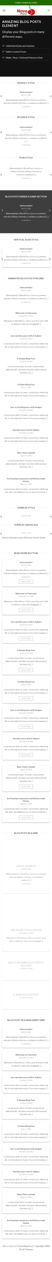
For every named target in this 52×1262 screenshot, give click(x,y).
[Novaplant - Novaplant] (26, 10)
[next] (45, 71)
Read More (26, 582)
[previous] (6, 71)
